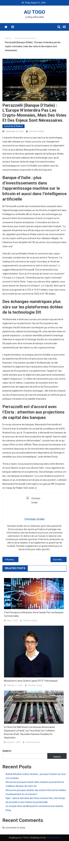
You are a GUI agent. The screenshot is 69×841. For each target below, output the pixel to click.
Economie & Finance (13, 126)
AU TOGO (34, 12)
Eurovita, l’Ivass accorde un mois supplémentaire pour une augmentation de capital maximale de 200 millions (60, 559)
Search (6, 751)
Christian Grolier (36, 131)
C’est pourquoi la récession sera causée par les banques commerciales (34, 614)
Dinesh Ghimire (53, 838)
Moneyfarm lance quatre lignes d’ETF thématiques (31, 680)
